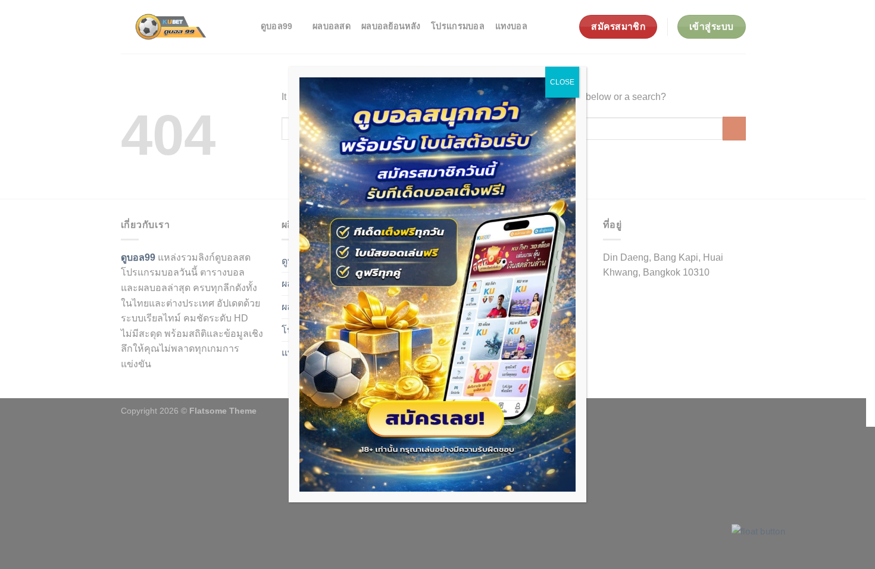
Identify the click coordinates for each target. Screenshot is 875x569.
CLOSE (562, 82)
